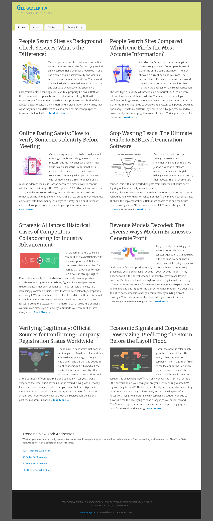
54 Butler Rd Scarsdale (34, 463)
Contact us (54, 27)
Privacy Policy (75, 27)
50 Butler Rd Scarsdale (34, 457)
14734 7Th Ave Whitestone (36, 470)
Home (21, 27)
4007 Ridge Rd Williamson (36, 450)
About (36, 27)
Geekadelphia (32, 7)
